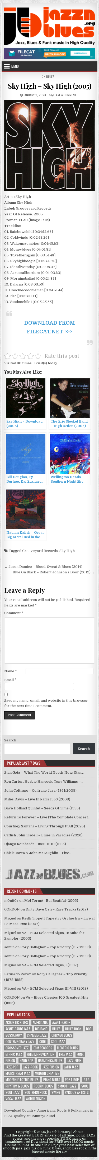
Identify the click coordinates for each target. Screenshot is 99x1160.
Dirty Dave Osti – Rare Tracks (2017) (57, 909)
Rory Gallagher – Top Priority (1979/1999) (55, 947)
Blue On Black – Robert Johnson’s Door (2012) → (54, 572)
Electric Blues (67, 1047)
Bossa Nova (14, 1035)
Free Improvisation (40, 1054)
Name (10, 671)
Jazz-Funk (74, 1060)
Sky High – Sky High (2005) (49, 85)
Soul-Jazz (13, 1092)
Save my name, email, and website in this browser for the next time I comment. (46, 703)
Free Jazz (65, 1054)
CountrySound (42, 1116)
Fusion (10, 1060)
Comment (13, 613)
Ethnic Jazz (14, 1054)
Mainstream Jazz (18, 1073)
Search (10, 740)
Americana (40, 1022)
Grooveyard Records (40, 551)
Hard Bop (26, 1060)
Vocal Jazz (13, 1098)
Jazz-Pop (12, 1067)
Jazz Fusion (51, 1067)
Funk (80, 1054)
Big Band (41, 1028)
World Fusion (35, 1098)
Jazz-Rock (30, 1067)
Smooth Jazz (67, 1086)
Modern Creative (47, 1073)
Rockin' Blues (43, 1086)
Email (10, 680)
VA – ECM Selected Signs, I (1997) (50, 965)
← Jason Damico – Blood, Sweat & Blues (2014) (43, 567)
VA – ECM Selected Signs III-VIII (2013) (55, 988)
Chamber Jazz (37, 1035)
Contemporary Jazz (20, 1041)
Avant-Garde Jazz (18, 1028)
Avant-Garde (61, 1022)
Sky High (67, 551)
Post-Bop (72, 1079)
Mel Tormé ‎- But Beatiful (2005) (51, 901)
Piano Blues (51, 1079)
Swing (55, 1092)
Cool (42, 1041)
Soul (84, 1086)
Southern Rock (36, 1092)
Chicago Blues (61, 1035)
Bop (89, 1028)
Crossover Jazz (17, 1047)
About (78, 1132)
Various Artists (77, 1092)
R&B (86, 1079)
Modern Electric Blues (22, 1079)
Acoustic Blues (17, 1022)
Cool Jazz (58, 1041)
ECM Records (43, 1047)
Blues (50, 76)
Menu (15, 66)
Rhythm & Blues (17, 1086)
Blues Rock (73, 1028)
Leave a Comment (65, 95)
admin (9, 947)
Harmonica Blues (50, 1060)
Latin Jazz (71, 1067)
